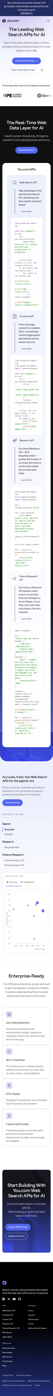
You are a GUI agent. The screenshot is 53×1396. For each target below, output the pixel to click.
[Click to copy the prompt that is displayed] (26, 70)
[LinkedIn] (3, 1299)
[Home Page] (4, 1283)
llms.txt (37, 1385)
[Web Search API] (26, 196)
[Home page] (10, 21)
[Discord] (14, 1299)
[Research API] (26, 459)
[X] (9, 1299)
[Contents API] (26, 332)
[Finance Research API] (26, 597)
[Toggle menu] (48, 20)
